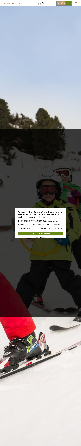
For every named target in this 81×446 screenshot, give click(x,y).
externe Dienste (46, 228)
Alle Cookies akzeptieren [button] (40, 233)
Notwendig (24, 228)
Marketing (58, 228)
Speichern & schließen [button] (40, 237)
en (20, 3)
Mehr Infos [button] (41, 217)
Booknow (69, 3)
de (17, 3)
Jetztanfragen (61, 3)
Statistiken (34, 228)
